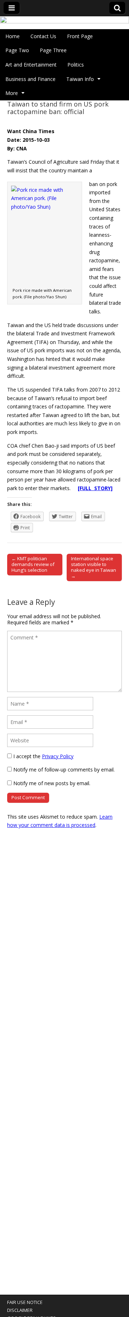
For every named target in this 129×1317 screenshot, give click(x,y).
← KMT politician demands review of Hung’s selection (32, 564)
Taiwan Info (80, 79)
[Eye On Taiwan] (64, 22)
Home (12, 36)
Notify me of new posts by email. (51, 783)
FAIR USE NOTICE (25, 1302)
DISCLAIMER (20, 1310)
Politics (75, 64)
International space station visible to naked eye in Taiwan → (93, 567)
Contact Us (43, 36)
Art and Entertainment (31, 64)
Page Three (53, 50)
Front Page (80, 36)
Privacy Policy (57, 756)
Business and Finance (30, 79)
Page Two (17, 50)
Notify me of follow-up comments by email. (64, 769)
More (11, 93)
